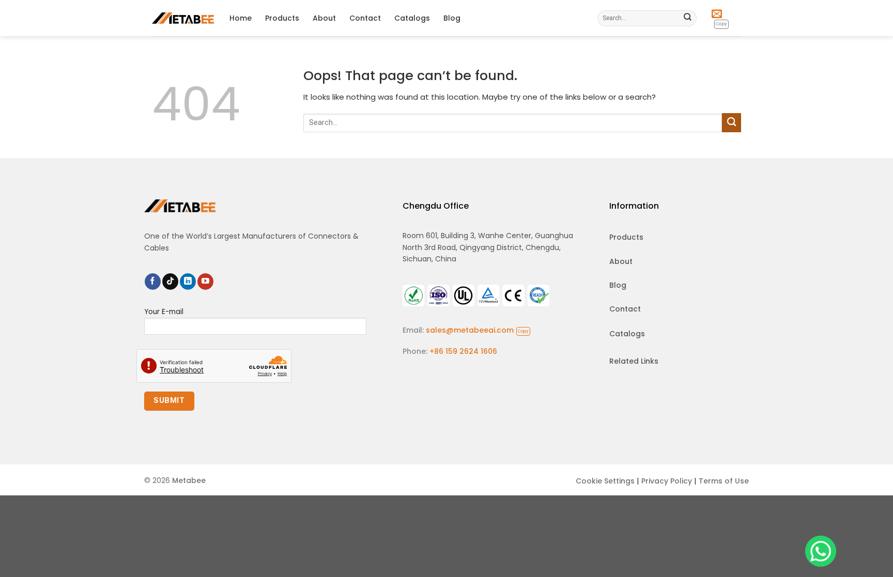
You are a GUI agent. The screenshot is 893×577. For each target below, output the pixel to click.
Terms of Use (724, 481)
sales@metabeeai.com (477, 330)
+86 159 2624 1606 (463, 351)
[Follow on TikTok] (170, 281)
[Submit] (688, 18)
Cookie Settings (605, 481)
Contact (365, 18)
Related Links (633, 361)
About (324, 18)
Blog (451, 18)
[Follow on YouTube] (205, 281)
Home (240, 18)
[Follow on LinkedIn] (188, 281)
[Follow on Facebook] (153, 281)
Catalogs (412, 18)
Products (282, 18)
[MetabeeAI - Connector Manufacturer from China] (183, 17)
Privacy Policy (666, 481)
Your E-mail (163, 312)
